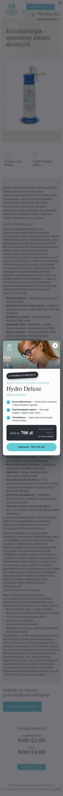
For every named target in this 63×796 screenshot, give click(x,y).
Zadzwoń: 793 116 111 (31, 447)
